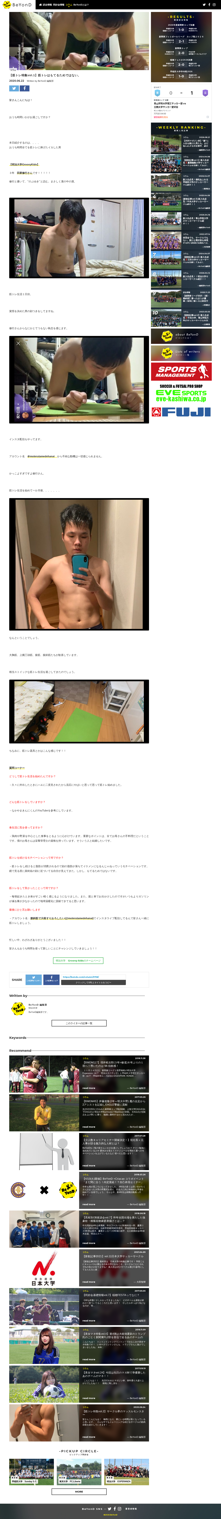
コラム (69, 5)
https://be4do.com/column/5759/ (81, 977)
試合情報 (47, 5)
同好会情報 (58, 5)
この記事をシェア (51, 980)
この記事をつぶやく (33, 980)
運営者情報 (131, 1509)
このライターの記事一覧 (79, 1023)
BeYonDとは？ (81, 5)
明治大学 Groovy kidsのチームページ (78, 960)
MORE (79, 1491)
